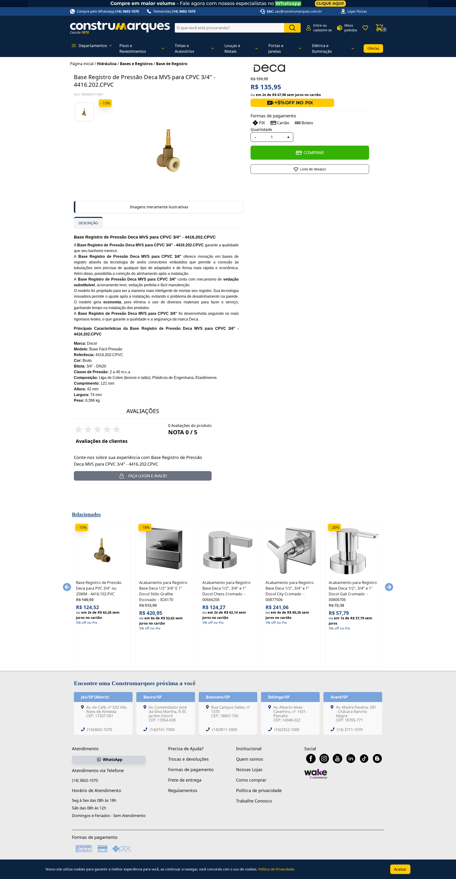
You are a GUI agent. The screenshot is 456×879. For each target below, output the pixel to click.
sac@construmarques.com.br (298, 11)
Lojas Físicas (357, 11)
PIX (262, 122)
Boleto (307, 122)
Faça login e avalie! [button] (147, 475)
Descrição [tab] (88, 223)
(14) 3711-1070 (350, 729)
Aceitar (400, 869)
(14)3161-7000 (162, 729)
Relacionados (86, 514)
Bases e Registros (136, 63)
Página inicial (82, 63)
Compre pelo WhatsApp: (108, 11)
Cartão (283, 122)
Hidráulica (107, 63)
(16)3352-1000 (286, 729)
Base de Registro (171, 63)
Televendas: (174, 11)
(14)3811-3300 (224, 729)
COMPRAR (314, 152)
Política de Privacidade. (276, 869)
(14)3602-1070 (99, 729)
